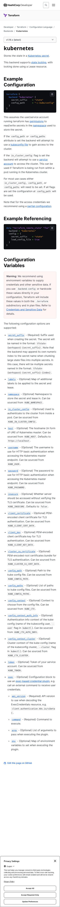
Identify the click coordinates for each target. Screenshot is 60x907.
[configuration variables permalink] (54, 260)
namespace (39, 125)
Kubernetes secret (38, 55)
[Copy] (52, 94)
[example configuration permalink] (54, 79)
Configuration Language (40, 27)
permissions (37, 121)
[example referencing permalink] (54, 219)
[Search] (46, 5)
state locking (38, 62)
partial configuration (39, 206)
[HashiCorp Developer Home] (18, 5)
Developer (9, 27)
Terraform (21, 27)
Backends (8, 31)
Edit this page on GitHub (19, 763)
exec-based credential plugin (33, 681)
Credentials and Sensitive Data (24, 309)
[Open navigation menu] (53, 5)
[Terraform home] (11, 15)
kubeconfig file (19, 144)
